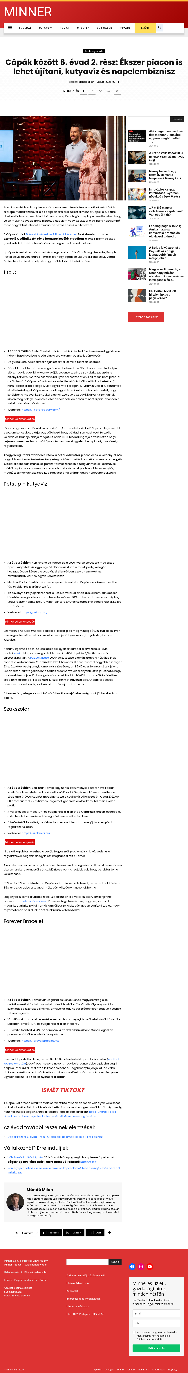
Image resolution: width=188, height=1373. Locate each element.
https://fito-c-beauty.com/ (41, 410)
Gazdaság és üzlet (94, 51)
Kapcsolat (72, 1290)
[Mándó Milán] (16, 1202)
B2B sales (143, 1369)
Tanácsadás (158, 1369)
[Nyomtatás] (109, 91)
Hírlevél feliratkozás (77, 1283)
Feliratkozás (156, 1348)
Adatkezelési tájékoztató (18, 1287)
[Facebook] (83, 91)
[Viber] (117, 91)
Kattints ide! (88, 1162)
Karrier (44, 1280)
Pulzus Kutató (39, 658)
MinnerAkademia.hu (35, 1272)
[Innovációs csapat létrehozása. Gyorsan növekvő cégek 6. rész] (137, 194)
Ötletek (131, 1369)
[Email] (100, 91)
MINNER (28, 12)
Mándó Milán (86, 82)
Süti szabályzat (12, 1291)
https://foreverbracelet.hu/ (40, 1041)
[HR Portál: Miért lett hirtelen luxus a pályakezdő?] (137, 295)
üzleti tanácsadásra (33, 901)
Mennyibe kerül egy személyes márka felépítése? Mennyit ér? (165, 175)
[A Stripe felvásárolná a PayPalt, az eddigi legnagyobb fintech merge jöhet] (137, 252)
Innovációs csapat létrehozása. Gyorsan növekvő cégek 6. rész (164, 193)
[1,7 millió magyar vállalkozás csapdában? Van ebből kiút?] (137, 212)
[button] (159, 28)
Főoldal (98, 1369)
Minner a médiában (77, 1306)
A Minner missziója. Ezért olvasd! (85, 1275)
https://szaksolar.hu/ (36, 833)
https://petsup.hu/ (35, 612)
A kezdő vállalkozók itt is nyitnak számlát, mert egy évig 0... (166, 156)
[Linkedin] (92, 91)
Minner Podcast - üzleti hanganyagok (25, 1264)
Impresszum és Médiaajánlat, (83, 1298)
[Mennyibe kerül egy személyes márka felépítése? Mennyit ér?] (137, 176)
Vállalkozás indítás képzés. (26, 1157)
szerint (18, 653)
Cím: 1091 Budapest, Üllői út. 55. (85, 1314)
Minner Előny (40, 1260)
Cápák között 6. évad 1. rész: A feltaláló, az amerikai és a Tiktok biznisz (55, 1137)
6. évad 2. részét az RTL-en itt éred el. (51, 234)
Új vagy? (109, 1369)
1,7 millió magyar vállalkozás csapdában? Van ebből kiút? (166, 211)
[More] (109, 1232)
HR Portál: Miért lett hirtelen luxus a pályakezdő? (162, 295)
